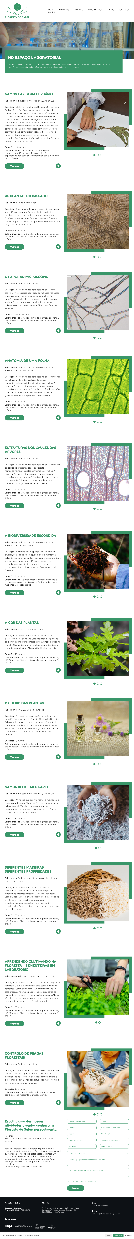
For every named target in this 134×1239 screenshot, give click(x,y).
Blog (111, 10)
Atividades (64, 10)
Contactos (124, 10)
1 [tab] (95, 848)
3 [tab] (100, 155)
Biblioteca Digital (96, 10)
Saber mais (128, 1236)
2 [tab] (97, 155)
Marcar (14, 166)
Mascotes (78, 10)
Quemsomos (51, 11)
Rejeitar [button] (108, 1235)
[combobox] (98, 1153)
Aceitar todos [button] (118, 1235)
